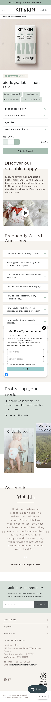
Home (5, 16)
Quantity (8, 137)
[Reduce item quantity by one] (5, 142)
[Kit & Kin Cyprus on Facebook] (5, 679)
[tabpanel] (25, 524)
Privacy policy (8, 697)
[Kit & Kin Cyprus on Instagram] (9, 679)
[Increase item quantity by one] (17, 142)
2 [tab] (29, 559)
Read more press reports (22, 565)
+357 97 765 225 (22, 662)
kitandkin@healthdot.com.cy (23, 665)
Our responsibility (13, 415)
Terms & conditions (21, 697)
